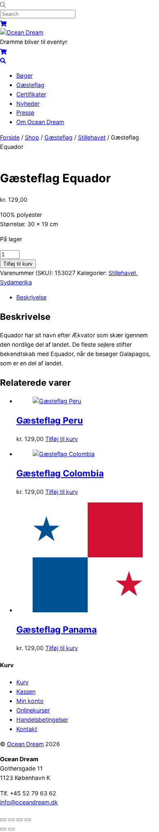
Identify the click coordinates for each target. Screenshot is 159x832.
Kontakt (26, 728)
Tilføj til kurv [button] (61, 438)
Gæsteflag (30, 84)
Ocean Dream (25, 743)
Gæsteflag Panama (56, 629)
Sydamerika (16, 282)
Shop (32, 137)
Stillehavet (92, 137)
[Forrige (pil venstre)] (3, 829)
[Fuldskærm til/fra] (11, 820)
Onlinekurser (33, 710)
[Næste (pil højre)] (11, 829)
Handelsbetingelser (42, 719)
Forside (10, 137)
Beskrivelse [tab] (31, 297)
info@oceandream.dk (29, 802)
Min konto (30, 700)
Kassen (25, 691)
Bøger (24, 75)
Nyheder (28, 103)
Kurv (22, 682)
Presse (25, 112)
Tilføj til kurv (18, 264)
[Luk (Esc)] (27, 820)
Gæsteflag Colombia (60, 473)
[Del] (19, 820)
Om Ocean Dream (40, 121)
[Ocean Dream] (21, 32)
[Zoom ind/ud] (3, 820)
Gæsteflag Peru (49, 420)
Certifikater (31, 94)
